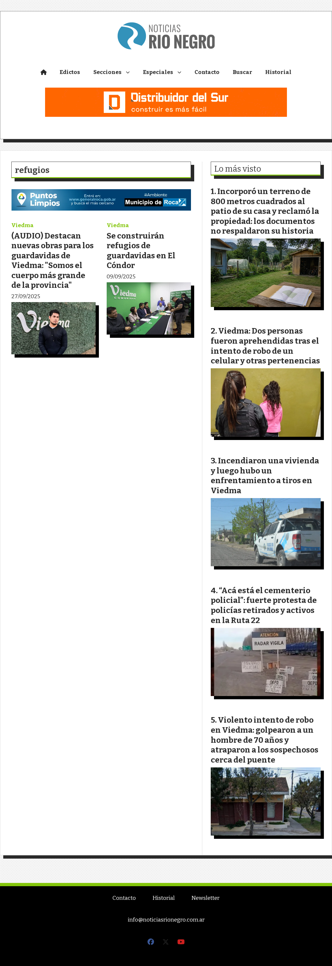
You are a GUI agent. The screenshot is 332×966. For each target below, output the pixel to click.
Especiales (158, 72)
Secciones (107, 72)
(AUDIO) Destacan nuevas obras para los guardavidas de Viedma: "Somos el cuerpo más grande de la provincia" (52, 260)
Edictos (70, 72)
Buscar (242, 72)
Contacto (207, 72)
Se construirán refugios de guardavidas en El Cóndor (141, 250)
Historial (278, 72)
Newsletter (205, 898)
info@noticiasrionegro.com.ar (166, 919)
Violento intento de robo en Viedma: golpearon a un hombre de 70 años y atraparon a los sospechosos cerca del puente (264, 739)
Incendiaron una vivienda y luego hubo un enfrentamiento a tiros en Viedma (265, 475)
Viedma (22, 225)
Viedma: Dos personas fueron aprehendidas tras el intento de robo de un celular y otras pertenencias (265, 345)
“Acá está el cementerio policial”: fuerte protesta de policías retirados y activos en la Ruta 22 (264, 605)
